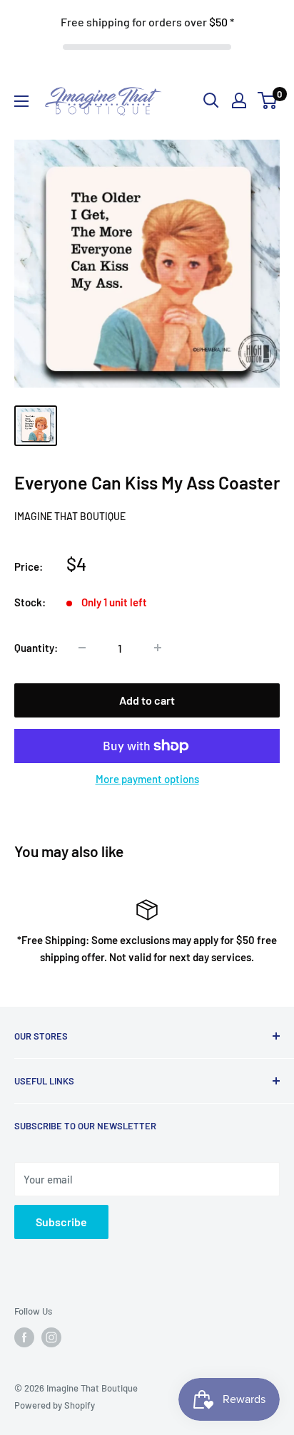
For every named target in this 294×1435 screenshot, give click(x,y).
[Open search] (211, 100)
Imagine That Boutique (70, 516)
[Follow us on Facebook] (24, 1337)
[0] (268, 100)
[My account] (239, 100)
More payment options (147, 778)
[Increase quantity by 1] (158, 648)
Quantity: (36, 647)
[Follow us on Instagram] (51, 1337)
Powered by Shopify (54, 1405)
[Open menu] (21, 101)
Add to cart (147, 700)
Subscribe (61, 1221)
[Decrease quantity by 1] (82, 648)
